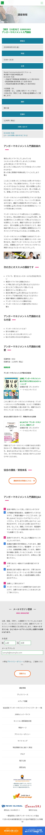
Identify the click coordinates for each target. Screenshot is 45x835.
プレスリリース (22, 694)
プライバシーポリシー (15, 661)
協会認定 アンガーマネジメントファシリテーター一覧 (22, 708)
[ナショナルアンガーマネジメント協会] (22, 775)
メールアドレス (8, 648)
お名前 (4, 638)
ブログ (22, 754)
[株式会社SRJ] (32, 804)
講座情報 (22, 688)
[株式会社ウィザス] (22, 794)
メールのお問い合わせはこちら (15, 135)
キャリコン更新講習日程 (22, 721)
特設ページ (22, 727)
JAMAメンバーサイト (22, 714)
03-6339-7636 (9, 133)
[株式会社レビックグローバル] (12, 804)
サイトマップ (22, 741)
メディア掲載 (22, 701)
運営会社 (22, 767)
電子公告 (22, 760)
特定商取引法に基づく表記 (22, 747)
